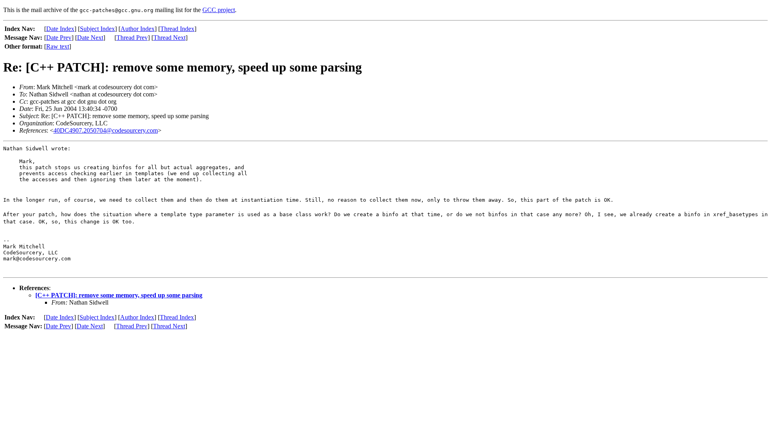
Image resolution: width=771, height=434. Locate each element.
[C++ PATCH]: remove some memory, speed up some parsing (118, 295)
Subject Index (97, 28)
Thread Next (169, 37)
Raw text (57, 46)
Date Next (90, 37)
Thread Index (177, 28)
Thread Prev (132, 37)
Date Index (60, 28)
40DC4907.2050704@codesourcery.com (105, 130)
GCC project (218, 9)
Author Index (137, 28)
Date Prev (58, 37)
